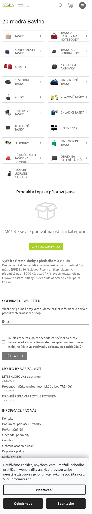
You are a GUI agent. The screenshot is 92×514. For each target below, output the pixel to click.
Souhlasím (66, 503)
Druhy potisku (11, 457)
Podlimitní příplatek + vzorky (21, 424)
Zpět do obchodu (46, 246)
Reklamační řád (12, 429)
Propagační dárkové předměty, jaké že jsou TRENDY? (37, 386)
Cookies (7, 440)
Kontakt (7, 418)
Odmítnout (23, 503)
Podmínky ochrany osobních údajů (57, 346)
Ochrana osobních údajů (18, 446)
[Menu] (82, 5)
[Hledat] (60, 5)
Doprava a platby (13, 451)
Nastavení (44, 489)
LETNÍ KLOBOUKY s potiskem (22, 376)
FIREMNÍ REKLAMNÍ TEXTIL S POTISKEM (29, 396)
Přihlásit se (15, 356)
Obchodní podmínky (15, 435)
